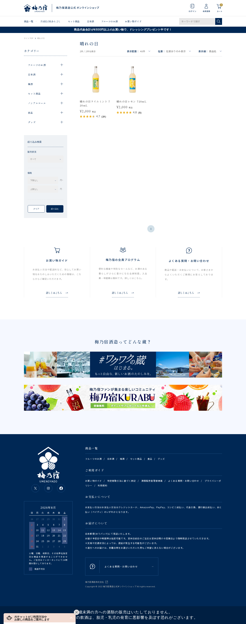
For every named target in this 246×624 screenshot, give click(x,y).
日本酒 (90, 21)
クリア (36, 209)
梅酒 (122, 458)
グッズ (161, 458)
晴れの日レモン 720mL (132, 101)
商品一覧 (28, 21)
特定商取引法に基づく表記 (121, 480)
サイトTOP (28, 38)
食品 (149, 458)
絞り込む (55, 209)
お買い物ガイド (133, 21)
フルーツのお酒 (109, 21)
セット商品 (74, 21)
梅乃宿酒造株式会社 (94, 581)
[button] (40, 617)
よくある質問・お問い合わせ (183, 480)
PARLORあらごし (51, 21)
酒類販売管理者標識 (152, 480)
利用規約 (102, 485)
